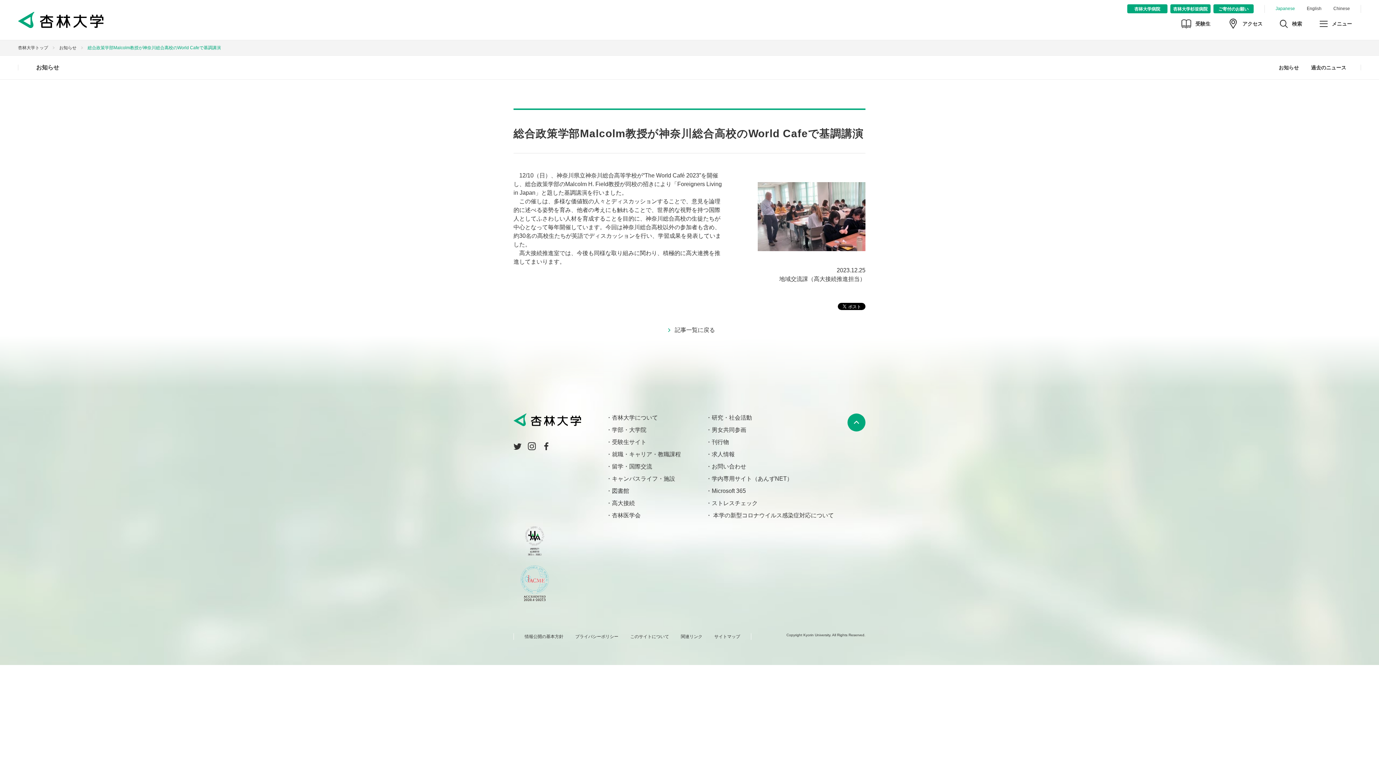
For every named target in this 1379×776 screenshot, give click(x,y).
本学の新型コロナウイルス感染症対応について (773, 515)
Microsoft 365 (729, 491)
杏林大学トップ (33, 47)
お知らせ (67, 47)
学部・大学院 (629, 430)
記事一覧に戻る (695, 330)
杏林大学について (635, 418)
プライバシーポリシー (596, 636)
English (1314, 8)
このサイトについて (649, 636)
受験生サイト (629, 442)
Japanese (1285, 8)
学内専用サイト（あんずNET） (752, 479)
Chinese (1341, 8)
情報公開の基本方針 (544, 636)
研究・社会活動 (732, 418)
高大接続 (623, 503)
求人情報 (723, 454)
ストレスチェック (735, 503)
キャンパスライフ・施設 (643, 479)
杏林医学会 (626, 515)
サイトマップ (727, 636)
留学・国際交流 (632, 466)
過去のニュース (1328, 67)
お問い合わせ (729, 466)
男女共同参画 (729, 430)
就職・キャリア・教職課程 (646, 454)
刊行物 (720, 442)
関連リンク (691, 636)
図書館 (620, 491)
